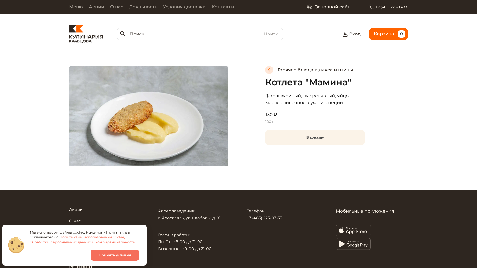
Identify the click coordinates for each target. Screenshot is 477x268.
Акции (96, 7)
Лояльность (143, 7)
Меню (76, 7)
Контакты (223, 7)
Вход (355, 34)
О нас (116, 7)
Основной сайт (332, 7)
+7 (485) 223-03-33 (391, 7)
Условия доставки (184, 7)
